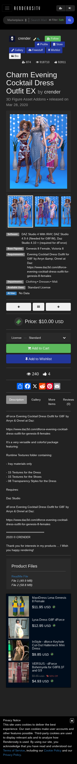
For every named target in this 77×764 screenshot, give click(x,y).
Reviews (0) (68, 402)
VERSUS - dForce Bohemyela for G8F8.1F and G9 (48, 667)
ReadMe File (19, 576)
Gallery (18, 50)
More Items (51, 402)
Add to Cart (40, 348)
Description (16, 399)
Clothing (31, 281)
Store (59, 44)
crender (52, 92)
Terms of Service (14, 750)
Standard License (39, 287)
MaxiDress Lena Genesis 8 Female (49, 599)
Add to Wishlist (40, 359)
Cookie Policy (52, 750)
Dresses (44, 281)
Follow (54, 38)
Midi (54, 281)
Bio (16, 56)
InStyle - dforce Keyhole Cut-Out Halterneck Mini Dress (48, 645)
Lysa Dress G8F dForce (48, 619)
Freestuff (37, 50)
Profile (43, 44)
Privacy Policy (12, 754)
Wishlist (55, 50)
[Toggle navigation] (7, 8)
